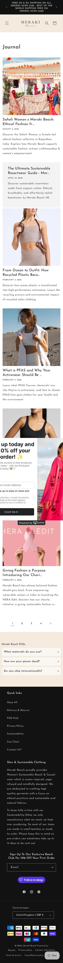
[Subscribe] (52, 867)
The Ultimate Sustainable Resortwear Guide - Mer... (29, 171)
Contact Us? (14, 749)
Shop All (12, 702)
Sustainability (15, 734)
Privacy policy (25, 950)
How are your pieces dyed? (22, 661)
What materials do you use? (23, 652)
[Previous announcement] (6, 7)
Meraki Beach (29, 946)
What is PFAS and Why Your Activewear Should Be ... (27, 373)
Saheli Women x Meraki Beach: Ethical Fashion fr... (28, 122)
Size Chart (13, 742)
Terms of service (13, 955)
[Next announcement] (56, 7)
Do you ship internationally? (23, 671)
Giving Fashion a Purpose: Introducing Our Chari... (24, 573)
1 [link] (12, 623)
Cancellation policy (34, 955)
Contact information (45, 950)
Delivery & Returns (18, 710)
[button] (7, 23)
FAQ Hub (12, 718)
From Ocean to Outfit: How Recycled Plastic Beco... (26, 273)
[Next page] (50, 623)
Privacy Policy (15, 726)
